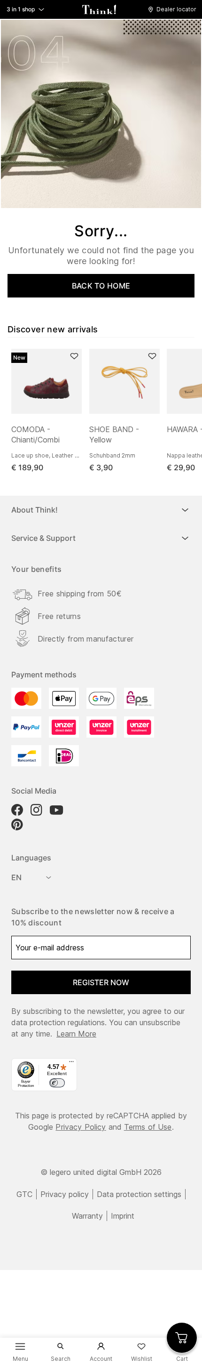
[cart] (181, 1337)
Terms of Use (148, 1127)
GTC (24, 1194)
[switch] (56, 1083)
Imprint (122, 1216)
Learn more (76, 1033)
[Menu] (71, 1063)
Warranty (87, 1216)
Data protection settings (139, 1194)
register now (101, 982)
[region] (105, 411)
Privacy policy (64, 1194)
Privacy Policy (80, 1127)
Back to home (101, 285)
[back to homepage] (99, 9)
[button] (174, 9)
